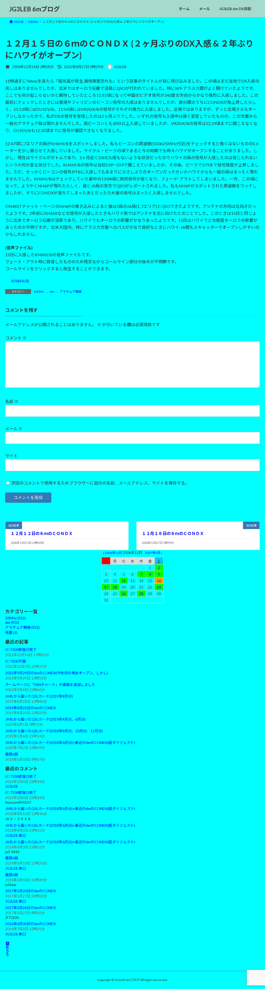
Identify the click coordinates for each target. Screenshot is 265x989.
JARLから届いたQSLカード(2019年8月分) (39, 696)
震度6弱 (11, 754)
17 (106, 587)
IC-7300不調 (15, 661)
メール (14, 428)
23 (159, 587)
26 (124, 593)
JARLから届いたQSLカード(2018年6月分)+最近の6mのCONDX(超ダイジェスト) (70, 743)
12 (124, 580)
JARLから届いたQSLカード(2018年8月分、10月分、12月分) (54, 731)
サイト (11, 455)
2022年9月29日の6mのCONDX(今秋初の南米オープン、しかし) (56, 673)
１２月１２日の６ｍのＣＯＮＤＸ (42, 533)
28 (141, 593)
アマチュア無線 (71, 292)
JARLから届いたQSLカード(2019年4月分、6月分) (45, 719)
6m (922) (12, 622)
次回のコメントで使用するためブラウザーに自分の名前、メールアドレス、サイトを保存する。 (100, 482)
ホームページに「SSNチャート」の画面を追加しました (50, 684)
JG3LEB (11, 786)
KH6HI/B (20, 280)
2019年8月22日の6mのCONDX (30, 708)
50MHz (39, 292)
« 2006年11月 (112, 553)
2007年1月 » (153, 553)
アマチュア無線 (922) (22, 627)
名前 (11, 401)
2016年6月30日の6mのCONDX (30, 923)
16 (159, 580)
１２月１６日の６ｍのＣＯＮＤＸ (173, 533)
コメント (16, 337)
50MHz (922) (15, 618)
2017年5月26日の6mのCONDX (30, 891)
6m (52, 292)
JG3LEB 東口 (15, 835)
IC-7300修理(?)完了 (20, 649)
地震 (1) (11, 633)
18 (115, 587)
